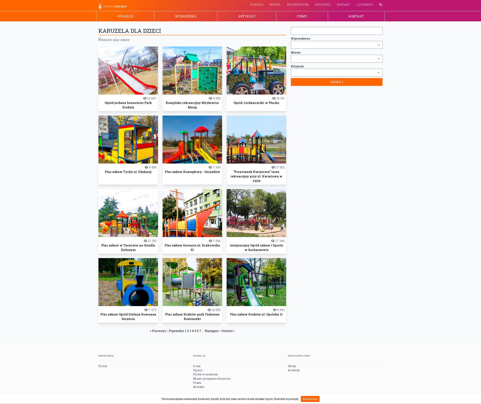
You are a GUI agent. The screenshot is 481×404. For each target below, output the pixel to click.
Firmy (302, 16)
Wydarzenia (186, 16)
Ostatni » (228, 331)
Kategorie (322, 4)
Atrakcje (125, 16)
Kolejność (297, 66)
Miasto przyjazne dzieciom (212, 378)
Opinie (198, 370)
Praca (197, 382)
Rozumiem (310, 399)
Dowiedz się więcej (286, 399)
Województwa (298, 4)
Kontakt (343, 4)
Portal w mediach (205, 374)
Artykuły (247, 16)
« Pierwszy (158, 331)
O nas (196, 366)
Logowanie (364, 4)
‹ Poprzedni (175, 331)
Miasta (275, 4)
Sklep (292, 366)
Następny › (213, 331)
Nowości (256, 4)
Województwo (300, 38)
